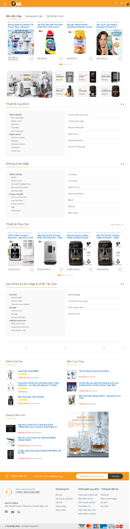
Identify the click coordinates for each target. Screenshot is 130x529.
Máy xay (71, 206)
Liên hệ (59, 502)
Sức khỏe (13, 295)
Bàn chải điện (16, 298)
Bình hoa (14, 124)
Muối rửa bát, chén (18, 330)
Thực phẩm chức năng (78, 301)
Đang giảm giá (34, 16)
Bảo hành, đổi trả (85, 499)
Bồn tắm (14, 141)
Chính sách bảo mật (86, 510)
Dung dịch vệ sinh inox (20, 327)
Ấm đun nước (16, 181)
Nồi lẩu (14, 177)
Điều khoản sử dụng (87, 514)
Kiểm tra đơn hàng (109, 499)
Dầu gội (106, 22)
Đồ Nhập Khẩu (13, 526)
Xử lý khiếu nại (84, 506)
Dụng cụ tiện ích (17, 204)
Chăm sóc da (16, 311)
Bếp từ (71, 200)
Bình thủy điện (17, 191)
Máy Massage (74, 295)
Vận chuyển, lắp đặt (86, 502)
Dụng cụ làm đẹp (18, 317)
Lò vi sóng (72, 181)
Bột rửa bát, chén (51, 22)
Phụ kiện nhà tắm (18, 144)
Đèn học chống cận (76, 147)
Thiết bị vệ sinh (15, 134)
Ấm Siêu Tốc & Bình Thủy (21, 184)
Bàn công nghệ (17, 118)
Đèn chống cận (17, 131)
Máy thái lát (15, 210)
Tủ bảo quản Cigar (76, 121)
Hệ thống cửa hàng (64, 499)
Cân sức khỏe (16, 301)
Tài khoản (105, 495)
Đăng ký (115, 476)
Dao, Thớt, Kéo (17, 200)
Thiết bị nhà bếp (15, 174)
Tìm (116, 3)
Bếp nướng (73, 213)
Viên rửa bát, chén (76, 307)
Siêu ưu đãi (60, 510)
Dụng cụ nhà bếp (16, 194)
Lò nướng (72, 174)
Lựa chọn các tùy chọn (31, 59)
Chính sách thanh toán (88, 495)
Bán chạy (23, 22)
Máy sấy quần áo (75, 140)
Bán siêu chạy (14, 16)
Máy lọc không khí (76, 127)
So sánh (104, 502)
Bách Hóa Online (14, 22)
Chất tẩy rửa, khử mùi (17, 321)
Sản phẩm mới (54, 16)
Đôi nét (59, 495)
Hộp (13, 207)
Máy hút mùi (73, 187)
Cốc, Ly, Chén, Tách (19, 197)
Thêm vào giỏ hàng (60, 59)
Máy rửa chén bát (75, 194)
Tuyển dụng (61, 506)
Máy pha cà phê (20, 233)
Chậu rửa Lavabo (18, 137)
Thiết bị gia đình (15, 115)
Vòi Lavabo (15, 147)
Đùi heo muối (74, 314)
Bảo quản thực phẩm (19, 187)
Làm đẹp (113, 22)
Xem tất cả (116, 224)
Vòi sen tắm (15, 151)
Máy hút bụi (73, 134)
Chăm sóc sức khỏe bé (20, 304)
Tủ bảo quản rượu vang (78, 115)
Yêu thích (105, 506)
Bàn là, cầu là (16, 121)
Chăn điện (15, 128)
